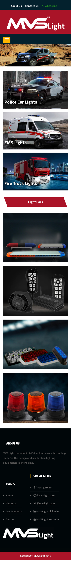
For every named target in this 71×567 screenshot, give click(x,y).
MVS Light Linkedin (47, 511)
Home (9, 495)
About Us (16, 6)
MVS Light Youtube (47, 519)
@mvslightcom (45, 495)
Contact (11, 519)
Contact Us (31, 6)
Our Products (14, 511)
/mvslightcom (43, 487)
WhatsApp (50, 6)
